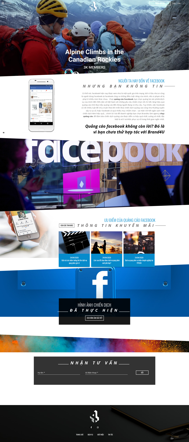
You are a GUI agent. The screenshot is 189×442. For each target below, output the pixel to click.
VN (174, 3)
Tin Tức (110, 434)
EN (179, 3)
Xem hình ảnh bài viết (94, 318)
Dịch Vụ (90, 434)
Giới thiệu (100, 434)
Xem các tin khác (67, 225)
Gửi (142, 372)
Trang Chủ (79, 434)
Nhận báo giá (160, 3)
